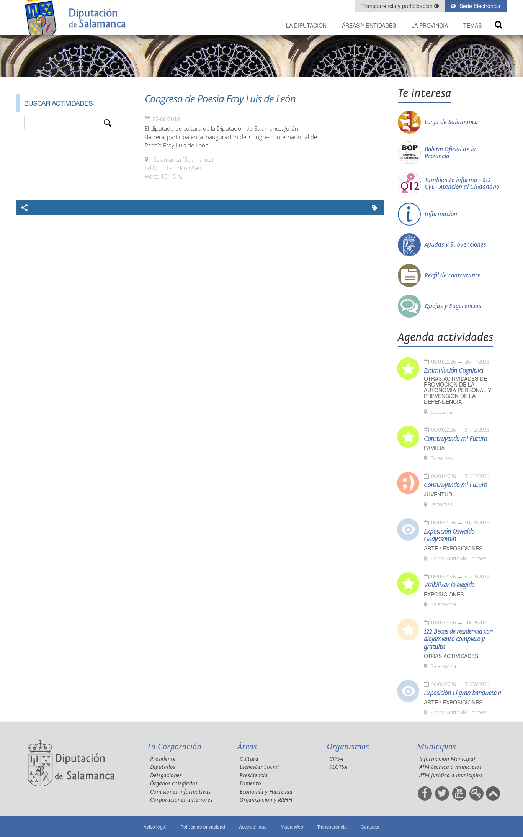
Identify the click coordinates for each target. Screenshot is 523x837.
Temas (472, 25)
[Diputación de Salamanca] (77, 17)
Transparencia (332, 826)
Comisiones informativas (180, 792)
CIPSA (336, 759)
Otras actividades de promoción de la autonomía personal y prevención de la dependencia (457, 390)
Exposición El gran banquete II (462, 693)
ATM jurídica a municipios (450, 775)
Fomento (250, 783)
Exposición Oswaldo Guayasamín (449, 535)
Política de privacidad (202, 826)
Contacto (370, 826)
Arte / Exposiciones (453, 548)
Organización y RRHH (266, 800)
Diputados (162, 767)
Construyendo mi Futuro (455, 439)
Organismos (348, 747)
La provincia (429, 25)
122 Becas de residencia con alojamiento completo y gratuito (458, 639)
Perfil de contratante (453, 275)
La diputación (306, 25)
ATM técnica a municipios (450, 767)
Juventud (438, 494)
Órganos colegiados (174, 783)
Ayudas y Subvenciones (455, 244)
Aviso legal (155, 826)
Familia (434, 448)
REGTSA (338, 767)
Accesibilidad (253, 826)
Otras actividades (451, 656)
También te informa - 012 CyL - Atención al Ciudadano (462, 183)
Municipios (436, 747)
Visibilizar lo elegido (449, 585)
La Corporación (174, 747)
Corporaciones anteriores (181, 800)
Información (441, 214)
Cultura (249, 759)
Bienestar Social (259, 767)
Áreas (247, 747)
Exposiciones (444, 594)
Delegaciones (166, 775)
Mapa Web (292, 826)
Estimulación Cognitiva (453, 371)
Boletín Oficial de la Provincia (450, 153)
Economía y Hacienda (266, 792)
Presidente (163, 759)
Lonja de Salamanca (451, 122)
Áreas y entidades (369, 25)
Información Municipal (447, 759)
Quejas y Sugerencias (453, 306)
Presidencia (254, 775)
